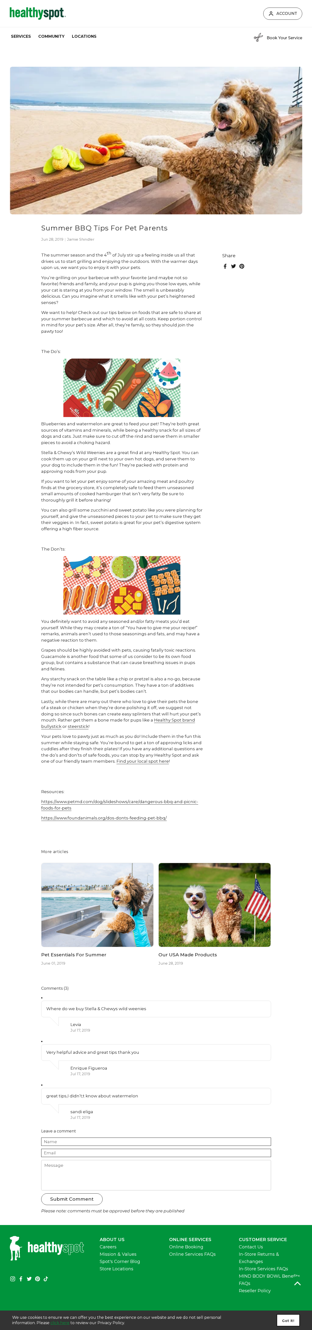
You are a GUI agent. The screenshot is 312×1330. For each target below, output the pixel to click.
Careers (108, 1247)
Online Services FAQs (192, 1254)
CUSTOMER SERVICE (263, 1239)
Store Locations (116, 1269)
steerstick (78, 726)
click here (59, 1322)
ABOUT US (112, 1239)
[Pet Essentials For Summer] (97, 905)
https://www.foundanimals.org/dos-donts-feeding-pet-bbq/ (104, 818)
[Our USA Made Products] (214, 905)
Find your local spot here (143, 761)
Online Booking (186, 1247)
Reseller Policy (255, 1290)
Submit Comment (72, 1199)
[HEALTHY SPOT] (38, 13)
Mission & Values (118, 1254)
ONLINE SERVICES (190, 1239)
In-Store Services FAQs (263, 1269)
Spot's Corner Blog (120, 1261)
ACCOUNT (286, 13)
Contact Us (251, 1247)
